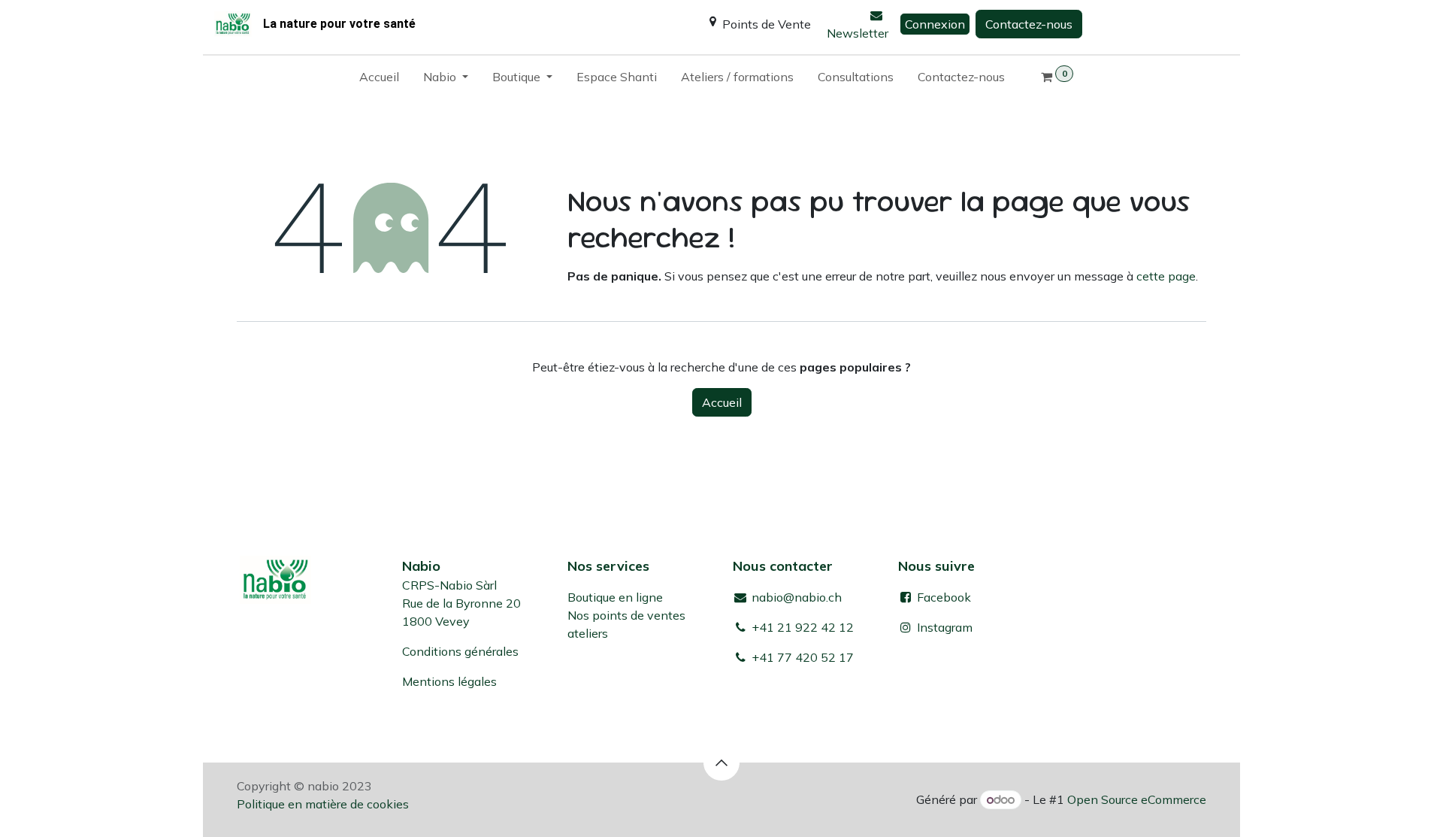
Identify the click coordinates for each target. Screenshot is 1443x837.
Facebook (942, 597)
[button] (721, 763)
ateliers (587, 633)
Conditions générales (460, 651)
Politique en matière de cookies (323, 803)
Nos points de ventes (626, 615)
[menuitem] (379, 80)
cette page (1166, 276)
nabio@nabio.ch (795, 597)
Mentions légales (449, 681)
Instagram (945, 627)
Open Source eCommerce (1136, 799)
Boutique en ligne (615, 597)
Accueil (722, 402)
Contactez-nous (1028, 24)
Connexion (935, 24)
